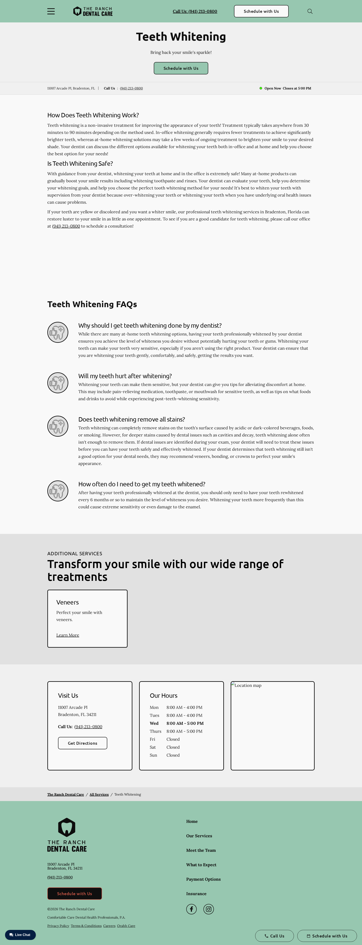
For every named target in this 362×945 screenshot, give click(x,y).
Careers (109, 926)
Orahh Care (126, 926)
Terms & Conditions (86, 926)
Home (192, 821)
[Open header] (52, 11)
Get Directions (82, 743)
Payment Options (203, 879)
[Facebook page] (191, 909)
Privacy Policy (58, 926)
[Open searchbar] (310, 11)
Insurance (196, 893)
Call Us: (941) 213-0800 (195, 11)
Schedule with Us (261, 11)
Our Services (199, 835)
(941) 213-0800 (131, 88)
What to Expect (201, 864)
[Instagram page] (208, 909)
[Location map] (272, 726)
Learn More (67, 635)
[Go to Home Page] (92, 11)
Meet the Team (201, 850)
